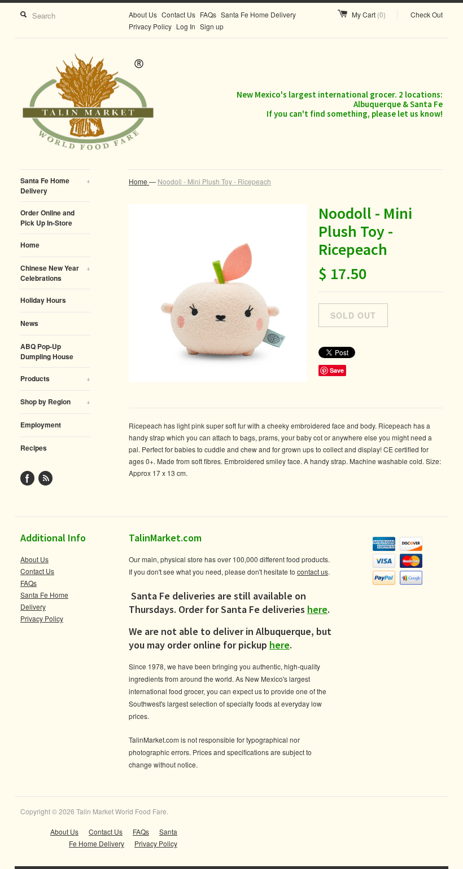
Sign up (212, 26)
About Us (143, 14)
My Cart (369, 14)
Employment (40, 425)
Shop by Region (55, 401)
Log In (185, 26)
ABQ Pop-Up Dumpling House (46, 351)
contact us (312, 571)
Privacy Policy (150, 26)
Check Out (426, 14)
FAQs (208, 14)
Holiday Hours (43, 300)
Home (30, 245)
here (317, 609)
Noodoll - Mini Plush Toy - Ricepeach (214, 181)
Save (337, 370)
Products (55, 378)
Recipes (33, 448)
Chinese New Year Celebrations (55, 273)
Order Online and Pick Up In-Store (47, 218)
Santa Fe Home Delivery (258, 14)
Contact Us (178, 14)
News (29, 323)
